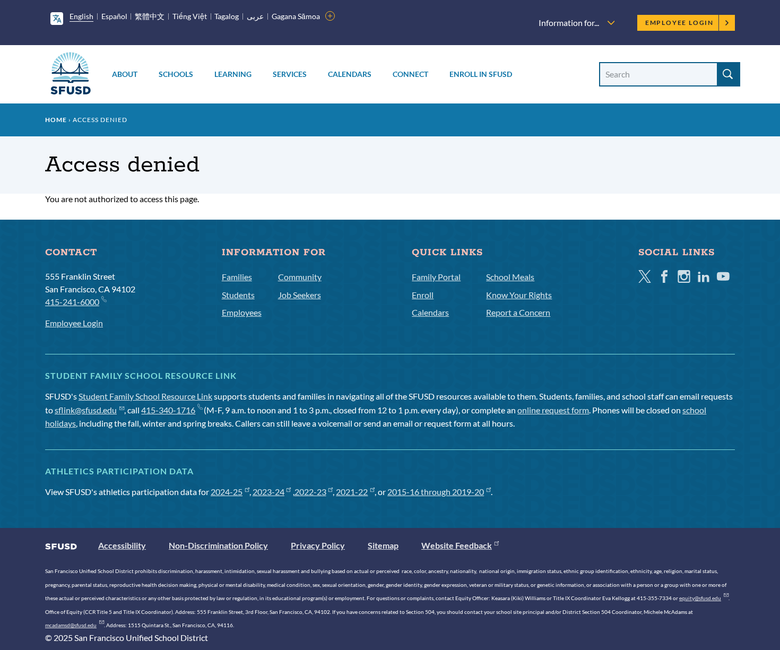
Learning (233, 74)
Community (300, 277)
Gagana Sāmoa (296, 16)
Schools (176, 74)
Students (238, 295)
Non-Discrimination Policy (218, 545)
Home (56, 120)
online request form (553, 410)
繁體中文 (149, 16)
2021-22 (352, 492)
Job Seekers (299, 295)
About (124, 74)
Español (114, 16)
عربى (255, 16)
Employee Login (679, 23)
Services (290, 74)
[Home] (70, 75)
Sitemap (383, 545)
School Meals (510, 277)
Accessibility (122, 545)
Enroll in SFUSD (480, 74)
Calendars (349, 74)
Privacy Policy (318, 545)
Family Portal (436, 277)
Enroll (423, 295)
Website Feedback (456, 545)
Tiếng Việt (189, 16)
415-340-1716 (168, 410)
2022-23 (310, 492)
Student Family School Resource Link (145, 396)
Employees (242, 312)
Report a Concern (518, 312)
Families (237, 277)
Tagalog (226, 16)
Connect (410, 74)
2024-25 (226, 492)
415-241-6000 (72, 302)
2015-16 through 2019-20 (435, 492)
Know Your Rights (519, 295)
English (81, 16)
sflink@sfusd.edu (86, 410)
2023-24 (268, 492)
